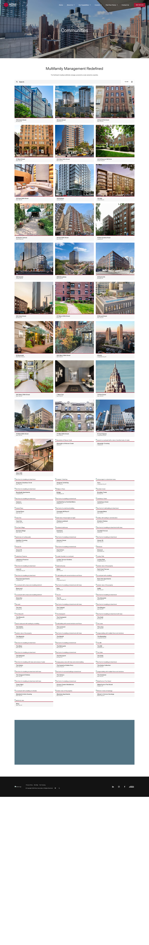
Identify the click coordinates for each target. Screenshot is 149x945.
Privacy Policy (29, 785)
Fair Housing (42, 785)
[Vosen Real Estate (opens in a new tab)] (18, 787)
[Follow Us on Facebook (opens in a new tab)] (124, 786)
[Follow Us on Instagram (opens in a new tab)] (119, 786)
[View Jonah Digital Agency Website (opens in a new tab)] (131, 786)
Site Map (36, 785)
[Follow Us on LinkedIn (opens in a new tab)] (113, 786)
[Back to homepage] (10, 5)
